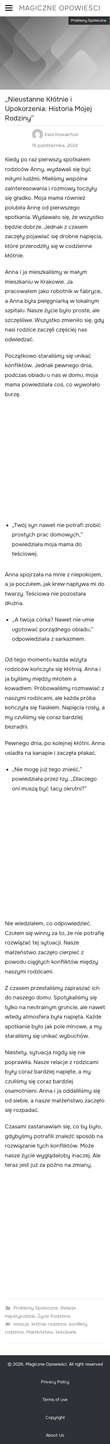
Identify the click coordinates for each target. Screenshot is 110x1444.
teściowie (66, 1332)
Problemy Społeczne (88, 20)
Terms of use (55, 1399)
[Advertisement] (55, 463)
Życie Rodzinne (54, 1316)
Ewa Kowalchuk (61, 134)
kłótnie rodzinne (49, 1324)
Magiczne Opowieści (60, 8)
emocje (21, 1324)
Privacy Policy (55, 1382)
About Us (55, 1435)
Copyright (55, 1417)
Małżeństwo (39, 1332)
